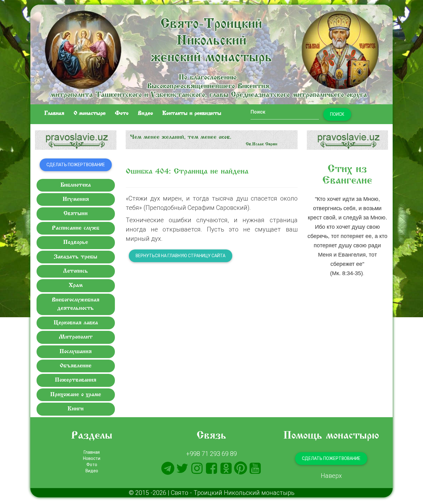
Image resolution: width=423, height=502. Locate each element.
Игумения (76, 199)
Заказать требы (75, 257)
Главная (54, 113)
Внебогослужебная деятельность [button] (75, 304)
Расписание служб (75, 228)
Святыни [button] (75, 214)
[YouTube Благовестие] (255, 468)
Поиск (337, 114)
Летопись (75, 271)
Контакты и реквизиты (191, 113)
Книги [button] (76, 409)
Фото (122, 113)
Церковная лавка (76, 323)
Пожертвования (75, 380)
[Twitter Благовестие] (182, 468)
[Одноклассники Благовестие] (226, 468)
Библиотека (75, 185)
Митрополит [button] (76, 337)
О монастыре (90, 113)
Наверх (331, 475)
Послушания (75, 352)
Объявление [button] (75, 366)
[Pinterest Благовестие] (240, 468)
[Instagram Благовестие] (197, 468)
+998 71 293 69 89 (211, 453)
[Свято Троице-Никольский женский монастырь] (211, 53)
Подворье (75, 242)
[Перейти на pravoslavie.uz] (75, 140)
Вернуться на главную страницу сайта (180, 255)
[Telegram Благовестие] (168, 468)
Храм (76, 285)
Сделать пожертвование (75, 164)
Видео (145, 113)
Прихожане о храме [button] (75, 395)
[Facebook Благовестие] (211, 468)
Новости (91, 458)
